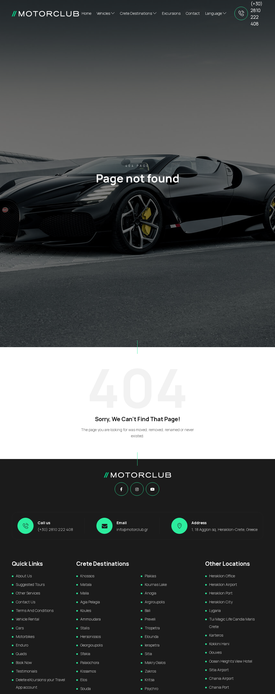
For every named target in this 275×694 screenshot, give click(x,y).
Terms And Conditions (34, 610)
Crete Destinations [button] (136, 13)
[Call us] (241, 13)
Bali (147, 610)
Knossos (87, 575)
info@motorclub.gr (132, 529)
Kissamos (88, 671)
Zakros (150, 671)
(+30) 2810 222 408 (256, 14)
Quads (21, 653)
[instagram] (137, 489)
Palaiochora (89, 662)
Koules (85, 610)
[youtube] (152, 489)
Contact (193, 13)
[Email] (104, 526)
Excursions (171, 13)
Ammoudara (90, 619)
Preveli (150, 619)
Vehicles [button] (104, 13)
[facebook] (121, 489)
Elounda (151, 636)
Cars (20, 627)
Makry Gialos (155, 662)
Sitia (148, 653)
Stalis (84, 627)
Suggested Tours (30, 584)
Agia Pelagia (90, 601)
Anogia (150, 593)
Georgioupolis (91, 645)
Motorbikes (25, 636)
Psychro (151, 688)
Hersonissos (90, 636)
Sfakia (85, 653)
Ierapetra (152, 645)
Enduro (22, 645)
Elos (83, 679)
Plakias (150, 575)
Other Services (28, 593)
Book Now (24, 662)
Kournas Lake (156, 584)
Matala (86, 584)
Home (86, 13)
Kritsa (149, 679)
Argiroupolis (155, 601)
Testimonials (26, 671)
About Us (24, 575)
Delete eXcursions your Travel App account (40, 683)
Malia (84, 593)
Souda (85, 688)
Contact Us (25, 601)
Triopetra (152, 627)
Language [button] (214, 13)
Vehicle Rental (27, 619)
